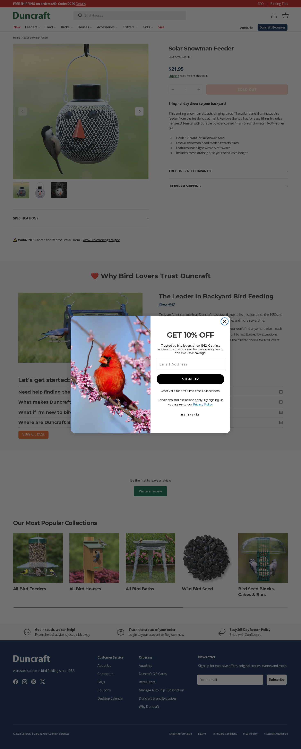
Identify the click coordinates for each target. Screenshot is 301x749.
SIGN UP (190, 379)
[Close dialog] (224, 321)
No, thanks (190, 414)
